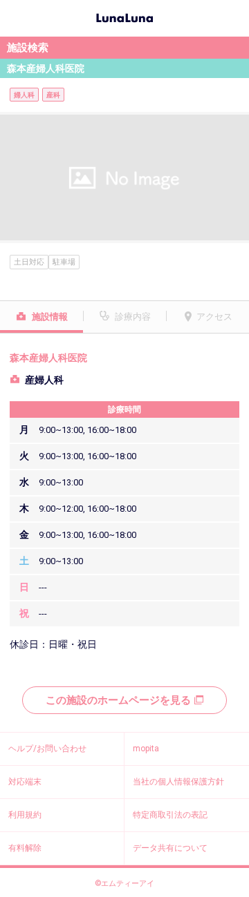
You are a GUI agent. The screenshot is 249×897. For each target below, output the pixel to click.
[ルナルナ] (124, 16)
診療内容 (133, 316)
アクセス (214, 316)
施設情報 (50, 316)
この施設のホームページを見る (118, 700)
